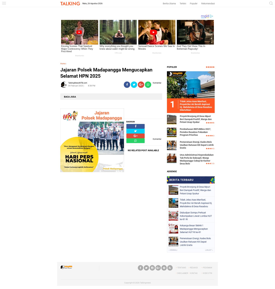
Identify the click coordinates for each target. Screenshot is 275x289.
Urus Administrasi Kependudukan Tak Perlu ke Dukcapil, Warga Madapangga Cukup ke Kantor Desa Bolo (197, 159)
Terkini (183, 3)
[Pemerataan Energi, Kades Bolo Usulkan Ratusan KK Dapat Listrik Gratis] (171, 145)
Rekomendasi (208, 3)
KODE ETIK (207, 273)
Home (63, 64)
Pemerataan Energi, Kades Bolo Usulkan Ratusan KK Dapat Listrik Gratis (197, 145)
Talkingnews (145, 283)
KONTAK (194, 273)
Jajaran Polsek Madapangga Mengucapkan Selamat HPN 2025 (106, 73)
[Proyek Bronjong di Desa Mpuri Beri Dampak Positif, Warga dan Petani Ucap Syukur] (171, 119)
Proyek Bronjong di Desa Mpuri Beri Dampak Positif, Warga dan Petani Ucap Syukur (196, 119)
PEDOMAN (207, 268)
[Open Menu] (4, 3)
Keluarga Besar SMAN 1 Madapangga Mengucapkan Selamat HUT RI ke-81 (194, 228)
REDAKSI (194, 268)
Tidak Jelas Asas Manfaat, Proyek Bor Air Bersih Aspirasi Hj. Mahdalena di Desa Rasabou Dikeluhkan (196, 203)
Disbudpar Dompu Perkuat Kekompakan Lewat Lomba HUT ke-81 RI (196, 216)
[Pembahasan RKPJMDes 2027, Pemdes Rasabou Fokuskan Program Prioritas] (171, 132)
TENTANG (181, 268)
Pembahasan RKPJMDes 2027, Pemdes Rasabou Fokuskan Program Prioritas (195, 132)
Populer (193, 3)
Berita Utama (169, 3)
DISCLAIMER (182, 273)
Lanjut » (209, 250)
